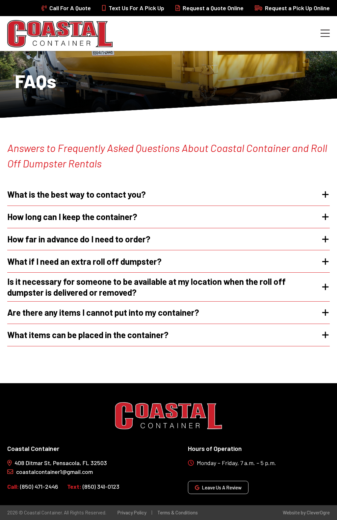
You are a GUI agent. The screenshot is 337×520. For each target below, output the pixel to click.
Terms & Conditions (177, 512)
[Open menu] (325, 33)
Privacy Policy (131, 512)
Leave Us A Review (222, 487)
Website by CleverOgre (306, 512)
